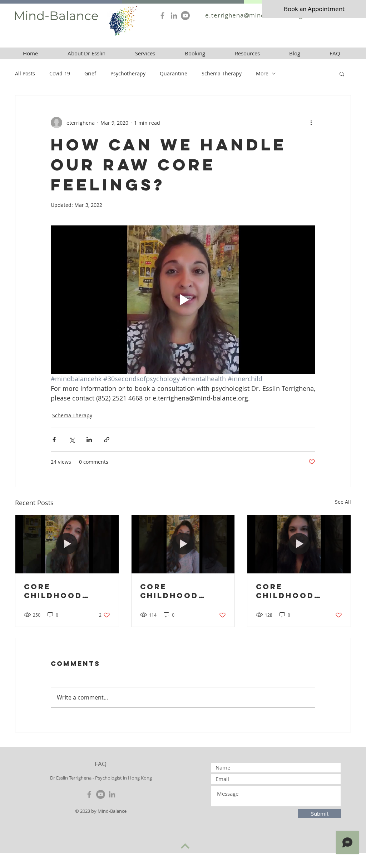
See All (343, 501)
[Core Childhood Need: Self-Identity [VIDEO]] (299, 544)
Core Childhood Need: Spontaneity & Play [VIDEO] (179, 591)
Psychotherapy (127, 73)
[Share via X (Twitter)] (71, 439)
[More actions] (311, 122)
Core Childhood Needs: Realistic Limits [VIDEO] (61, 591)
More (262, 73)
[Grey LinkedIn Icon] (173, 15)
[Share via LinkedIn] (89, 439)
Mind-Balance (56, 15)
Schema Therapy (222, 73)
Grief (90, 73)
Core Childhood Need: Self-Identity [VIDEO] (286, 591)
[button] (247, 53)
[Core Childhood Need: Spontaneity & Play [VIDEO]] (183, 544)
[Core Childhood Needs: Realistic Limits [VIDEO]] (67, 544)
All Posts (25, 73)
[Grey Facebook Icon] (162, 15)
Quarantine (173, 73)
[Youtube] (185, 15)
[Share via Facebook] (54, 439)
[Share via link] (106, 439)
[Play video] (183, 299)
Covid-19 (59, 73)
